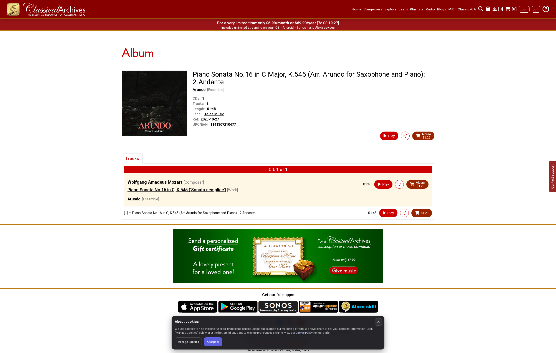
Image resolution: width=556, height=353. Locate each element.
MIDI (452, 9)
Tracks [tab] (132, 158)
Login (524, 9)
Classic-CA (467, 9)
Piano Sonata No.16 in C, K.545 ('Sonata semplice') (176, 189)
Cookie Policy (304, 332)
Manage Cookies (188, 341)
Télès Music (214, 114)
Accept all (213, 341)
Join (536, 9)
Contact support (552, 177)
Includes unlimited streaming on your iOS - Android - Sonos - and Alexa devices (278, 28)
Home (356, 9)
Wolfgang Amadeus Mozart (154, 182)
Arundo (199, 89)
